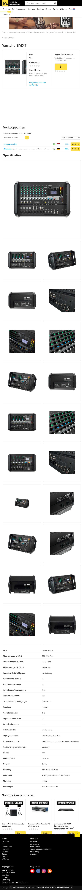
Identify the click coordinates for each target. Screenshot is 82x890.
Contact (33, 854)
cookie (52, 887)
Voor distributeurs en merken (41, 849)
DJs (3, 844)
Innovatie (31, 9)
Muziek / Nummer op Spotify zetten (15, 882)
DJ (13, 9)
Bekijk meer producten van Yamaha (37, 84)
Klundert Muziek (10, 144)
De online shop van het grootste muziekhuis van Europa (31, 149)
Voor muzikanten (8, 872)
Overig (55, 9)
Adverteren (34, 844)
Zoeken (55, 3)
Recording (6, 880)
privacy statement (63, 887)
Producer (6, 9)
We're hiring (34, 852)
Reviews (40, 9)
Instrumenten (21, 9)
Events (48, 9)
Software (5, 877)
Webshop (63, 9)
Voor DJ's (5, 875)
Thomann (7, 149)
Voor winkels (35, 847)
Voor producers (7, 870)
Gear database (9, 38)
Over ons (6, 14)
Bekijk (74, 144)
